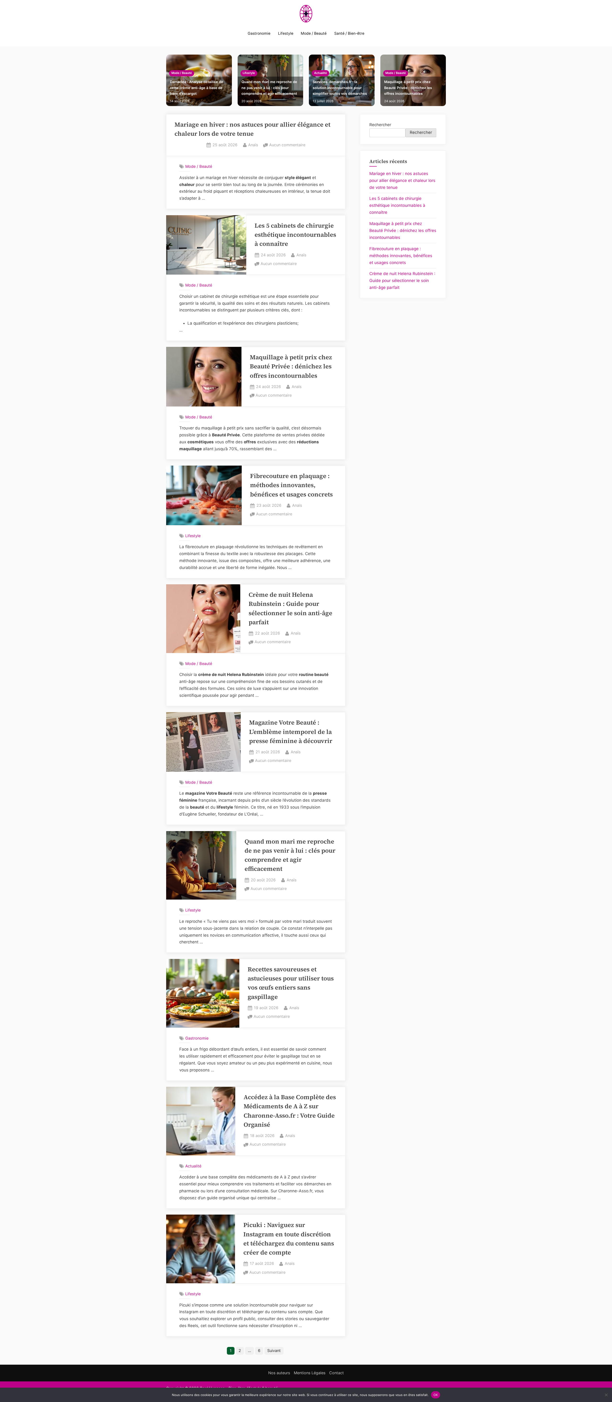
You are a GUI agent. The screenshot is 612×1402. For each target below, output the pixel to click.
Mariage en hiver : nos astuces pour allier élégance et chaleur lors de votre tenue (402, 180)
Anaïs (253, 144)
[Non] (606, 1394)
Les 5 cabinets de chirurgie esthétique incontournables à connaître (295, 234)
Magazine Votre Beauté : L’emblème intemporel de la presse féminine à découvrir (290, 731)
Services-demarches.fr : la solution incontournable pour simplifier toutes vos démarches (340, 88)
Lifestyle (285, 33)
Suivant (274, 1350)
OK (435, 1394)
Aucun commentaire (287, 145)
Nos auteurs (279, 1372)
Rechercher (380, 124)
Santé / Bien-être (349, 33)
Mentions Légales (309, 1372)
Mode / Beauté (314, 33)
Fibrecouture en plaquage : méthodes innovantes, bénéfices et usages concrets (291, 485)
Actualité (320, 73)
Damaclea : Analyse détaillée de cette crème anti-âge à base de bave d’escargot (196, 88)
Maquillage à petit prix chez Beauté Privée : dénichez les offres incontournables (408, 88)
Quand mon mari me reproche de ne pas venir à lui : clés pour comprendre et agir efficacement (269, 88)
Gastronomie (259, 33)
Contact (336, 1372)
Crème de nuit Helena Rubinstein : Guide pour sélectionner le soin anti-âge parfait (402, 280)
